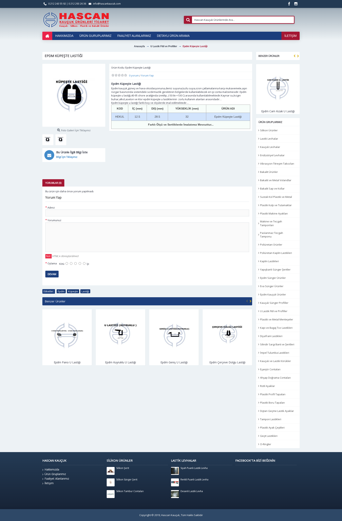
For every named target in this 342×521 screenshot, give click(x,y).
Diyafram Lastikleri (271, 336)
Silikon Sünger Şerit (126, 479)
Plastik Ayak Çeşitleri (272, 427)
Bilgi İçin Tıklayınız (66, 157)
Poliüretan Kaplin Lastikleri (276, 253)
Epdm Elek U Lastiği (227, 362)
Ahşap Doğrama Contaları (275, 377)
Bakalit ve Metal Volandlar (275, 180)
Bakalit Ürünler (269, 172)
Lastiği (85, 291)
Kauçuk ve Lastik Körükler (275, 361)
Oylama (52, 263)
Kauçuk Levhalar (270, 147)
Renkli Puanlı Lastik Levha (194, 479)
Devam (52, 274)
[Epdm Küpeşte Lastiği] (73, 95)
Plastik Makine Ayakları (274, 213)
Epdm (61, 291)
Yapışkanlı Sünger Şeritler (275, 269)
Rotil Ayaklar (267, 386)
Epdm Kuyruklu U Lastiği (67, 362)
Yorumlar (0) (53, 183)
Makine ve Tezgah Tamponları (271, 223)
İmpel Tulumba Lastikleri (274, 352)
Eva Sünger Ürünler (271, 286)
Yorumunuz (54, 220)
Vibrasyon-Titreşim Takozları (277, 163)
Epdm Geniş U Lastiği (120, 362)
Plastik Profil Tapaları (272, 394)
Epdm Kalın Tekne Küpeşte (278, 111)
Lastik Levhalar (269, 138)
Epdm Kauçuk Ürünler (273, 294)
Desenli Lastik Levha (191, 491)
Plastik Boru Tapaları (272, 402)
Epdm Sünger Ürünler (273, 278)
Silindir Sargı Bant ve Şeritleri (277, 344)
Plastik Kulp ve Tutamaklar (276, 205)
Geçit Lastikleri (268, 436)
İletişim (49, 483)
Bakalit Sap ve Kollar (272, 188)
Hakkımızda (52, 469)
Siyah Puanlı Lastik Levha (194, 468)
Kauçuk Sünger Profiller (274, 303)
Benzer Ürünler (268, 56)
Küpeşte (73, 291)
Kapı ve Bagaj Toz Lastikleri (276, 328)
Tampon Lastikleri (270, 419)
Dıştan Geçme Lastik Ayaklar (277, 411)
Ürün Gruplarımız (55, 474)
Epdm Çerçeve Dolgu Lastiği (174, 362)
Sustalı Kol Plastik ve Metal (276, 197)
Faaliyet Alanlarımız (57, 478)
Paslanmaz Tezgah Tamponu (271, 234)
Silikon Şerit (122, 468)
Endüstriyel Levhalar (272, 155)
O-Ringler (265, 444)
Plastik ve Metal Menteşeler (276, 319)
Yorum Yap (147, 75)
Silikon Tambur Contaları (130, 491)
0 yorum (134, 75)
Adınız (51, 207)
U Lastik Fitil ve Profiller (273, 311)
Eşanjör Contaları (270, 369)
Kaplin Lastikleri (269, 261)
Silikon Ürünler (269, 130)
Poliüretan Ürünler (271, 244)
